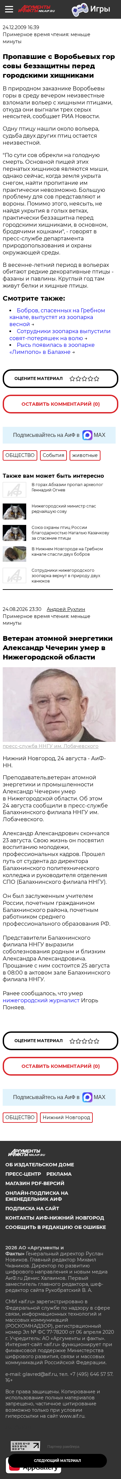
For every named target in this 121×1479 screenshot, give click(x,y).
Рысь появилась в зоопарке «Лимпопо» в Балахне (52, 348)
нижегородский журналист (41, 1000)
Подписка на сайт (32, 1208)
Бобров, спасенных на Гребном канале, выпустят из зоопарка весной (57, 317)
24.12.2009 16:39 (21, 27)
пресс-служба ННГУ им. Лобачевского (50, 746)
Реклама (59, 1174)
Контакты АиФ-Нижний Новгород (54, 1218)
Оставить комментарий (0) (61, 404)
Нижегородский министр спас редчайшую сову (64, 508)
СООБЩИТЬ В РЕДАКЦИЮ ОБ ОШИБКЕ (55, 1227)
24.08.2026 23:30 (22, 609)
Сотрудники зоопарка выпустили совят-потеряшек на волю (60, 334)
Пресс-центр (23, 1174)
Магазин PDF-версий (35, 1183)
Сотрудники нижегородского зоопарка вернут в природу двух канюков (66, 575)
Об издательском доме (39, 1165)
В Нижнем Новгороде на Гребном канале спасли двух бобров (67, 551)
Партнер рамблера (63, 1447)
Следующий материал (57, 1461)
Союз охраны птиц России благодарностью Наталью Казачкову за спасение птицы (70, 533)
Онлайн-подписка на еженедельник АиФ (36, 1196)
